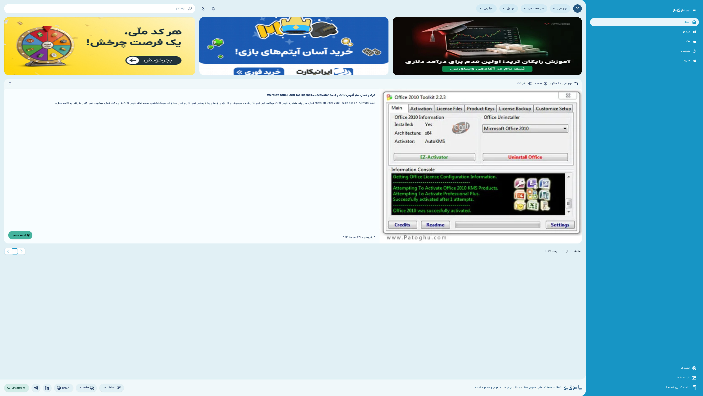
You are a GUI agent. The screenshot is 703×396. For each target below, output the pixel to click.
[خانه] (577, 8)
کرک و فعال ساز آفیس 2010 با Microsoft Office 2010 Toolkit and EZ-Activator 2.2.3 (321, 95)
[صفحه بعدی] (8, 251)
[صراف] (99, 46)
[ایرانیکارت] (293, 46)
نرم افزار (567, 84)
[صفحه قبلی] (21, 251)
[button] (15, 251)
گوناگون (554, 84)
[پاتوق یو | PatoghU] (681, 9)
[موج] (487, 46)
